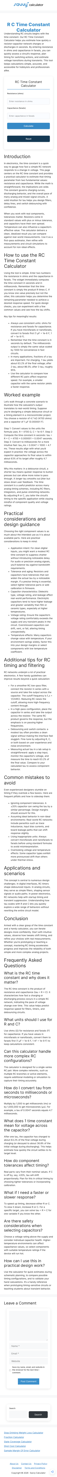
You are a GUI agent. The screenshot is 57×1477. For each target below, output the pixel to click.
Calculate (28, 126)
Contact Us (26, 1463)
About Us (14, 1463)
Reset (28, 138)
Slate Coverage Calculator (18, 1441)
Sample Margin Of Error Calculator (22, 1450)
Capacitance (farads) (16, 108)
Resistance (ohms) (15, 93)
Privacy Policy (40, 1463)
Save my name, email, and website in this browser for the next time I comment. (28, 1370)
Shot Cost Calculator (15, 1446)
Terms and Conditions (35, 1468)
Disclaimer (17, 1468)
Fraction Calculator (14, 1437)
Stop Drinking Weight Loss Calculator (23, 1432)
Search (12, 1408)
